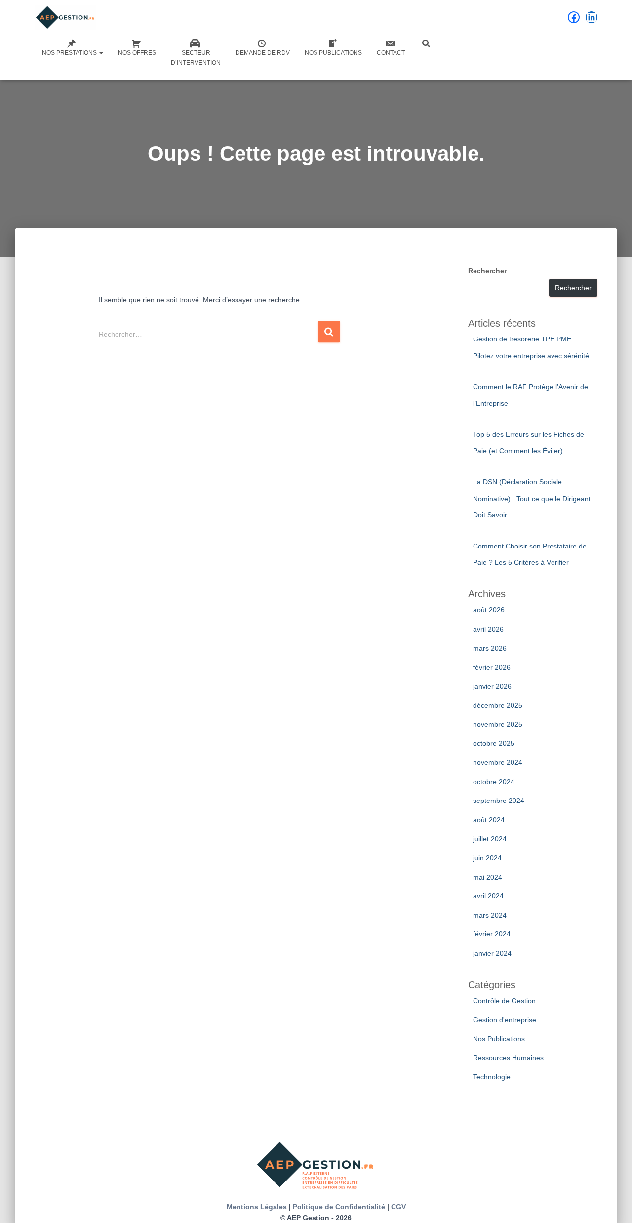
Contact (391, 52)
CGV (398, 1207)
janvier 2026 (492, 686)
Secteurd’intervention (196, 57)
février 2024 (492, 934)
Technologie (492, 1077)
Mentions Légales (257, 1207)
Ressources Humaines (508, 1058)
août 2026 (489, 610)
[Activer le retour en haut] (612, 1203)
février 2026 (492, 667)
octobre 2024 (493, 782)
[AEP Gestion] (65, 17)
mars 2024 (490, 915)
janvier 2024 (492, 953)
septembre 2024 (498, 800)
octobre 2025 (493, 743)
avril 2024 (488, 896)
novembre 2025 (497, 724)
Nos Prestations (70, 52)
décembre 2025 (497, 705)
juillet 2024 (490, 839)
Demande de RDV (263, 52)
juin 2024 (487, 858)
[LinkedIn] (591, 17)
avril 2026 (488, 629)
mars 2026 (490, 648)
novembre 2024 (497, 762)
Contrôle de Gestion (504, 1001)
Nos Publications (333, 52)
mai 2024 (487, 877)
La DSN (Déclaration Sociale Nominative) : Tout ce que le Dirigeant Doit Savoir (532, 498)
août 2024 (489, 820)
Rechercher (487, 271)
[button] (100, 52)
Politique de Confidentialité (339, 1207)
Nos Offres (137, 52)
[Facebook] (574, 17)
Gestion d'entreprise (504, 1020)
